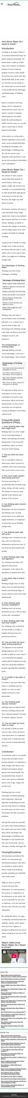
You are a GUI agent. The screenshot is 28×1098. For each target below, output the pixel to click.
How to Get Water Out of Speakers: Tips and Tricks (13, 1018)
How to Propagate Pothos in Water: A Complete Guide (12, 993)
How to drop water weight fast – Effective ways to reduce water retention (14, 975)
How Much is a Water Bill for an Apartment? (11, 1065)
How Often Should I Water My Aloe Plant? (12, 1026)
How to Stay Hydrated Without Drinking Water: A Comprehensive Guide (14, 1069)
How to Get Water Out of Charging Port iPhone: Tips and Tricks (13, 1001)
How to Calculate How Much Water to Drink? (13, 1008)
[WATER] (14, 4)
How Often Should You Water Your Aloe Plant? (13, 997)
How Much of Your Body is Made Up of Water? (13, 1057)
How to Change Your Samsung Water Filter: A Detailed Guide (12, 1061)
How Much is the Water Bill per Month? (12, 1050)
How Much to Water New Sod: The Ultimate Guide (12, 1022)
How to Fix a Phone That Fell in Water (13, 1047)
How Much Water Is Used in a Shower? (13, 979)
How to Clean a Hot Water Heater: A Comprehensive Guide (12, 1085)
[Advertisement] (14, 23)
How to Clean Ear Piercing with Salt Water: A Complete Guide (12, 981)
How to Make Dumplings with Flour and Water (14, 1039)
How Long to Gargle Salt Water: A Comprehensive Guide (12, 1054)
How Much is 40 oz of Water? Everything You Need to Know (10, 1073)
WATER (14, 1094)
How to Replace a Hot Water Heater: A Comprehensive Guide (13, 1014)
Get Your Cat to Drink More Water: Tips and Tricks (13, 989)
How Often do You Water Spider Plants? (13, 1078)
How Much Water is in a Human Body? (13, 1012)
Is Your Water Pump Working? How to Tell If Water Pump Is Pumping (13, 1043)
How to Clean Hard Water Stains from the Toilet (13, 1004)
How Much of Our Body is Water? (11, 1076)
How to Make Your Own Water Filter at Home (13, 985)
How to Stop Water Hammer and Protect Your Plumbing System (13, 1081)
